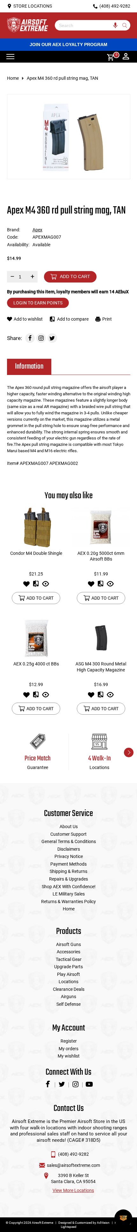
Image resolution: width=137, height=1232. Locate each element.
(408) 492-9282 (73, 1154)
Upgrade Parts (68, 966)
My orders (68, 1048)
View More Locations (73, 1190)
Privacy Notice (68, 856)
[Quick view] (45, 585)
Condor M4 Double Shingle (36, 553)
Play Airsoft (68, 974)
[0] (108, 57)
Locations (68, 981)
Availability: (18, 244)
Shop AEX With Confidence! (69, 886)
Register (69, 1041)
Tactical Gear (69, 959)
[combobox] (88, 25)
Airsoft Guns (68, 944)
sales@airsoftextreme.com (73, 1165)
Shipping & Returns (68, 871)
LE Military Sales (69, 893)
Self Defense (68, 1004)
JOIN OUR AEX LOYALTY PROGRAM (68, 44)
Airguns (68, 996)
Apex (37, 229)
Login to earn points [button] (37, 302)
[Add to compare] (36, 585)
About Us (69, 826)
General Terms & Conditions (68, 841)
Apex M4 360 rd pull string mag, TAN (62, 78)
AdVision (103, 1222)
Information (29, 366)
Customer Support (68, 834)
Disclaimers (68, 849)
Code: (12, 237)
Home (13, 78)
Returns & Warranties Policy (68, 901)
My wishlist (69, 1055)
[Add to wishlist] (26, 585)
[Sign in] (126, 57)
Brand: (13, 229)
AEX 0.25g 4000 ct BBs (36, 663)
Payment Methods (68, 864)
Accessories (68, 951)
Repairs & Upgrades (68, 878)
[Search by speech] (115, 25)
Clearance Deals (68, 989)
